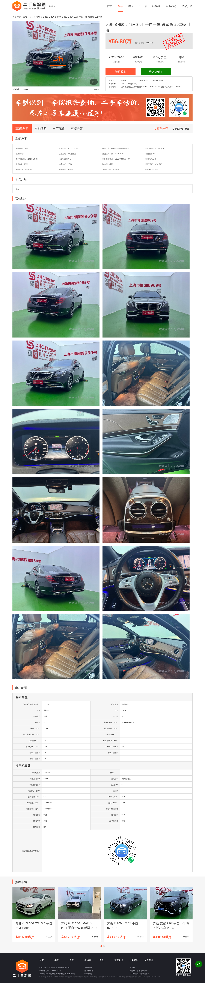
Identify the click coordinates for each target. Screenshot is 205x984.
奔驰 (38, 16)
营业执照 (88, 973)
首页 (109, 6)
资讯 (101, 960)
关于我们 (149, 960)
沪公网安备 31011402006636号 (112, 976)
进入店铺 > (155, 71)
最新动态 (171, 6)
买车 (120, 6)
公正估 (143, 6)
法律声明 (88, 967)
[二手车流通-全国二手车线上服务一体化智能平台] (29, 5)
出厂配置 (59, 128)
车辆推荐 (77, 128)
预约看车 (120, 71)
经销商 (156, 6)
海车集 (132, 967)
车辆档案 (22, 128)
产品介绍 (187, 6)
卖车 (131, 6)
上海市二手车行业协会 (139, 970)
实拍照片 (41, 128)
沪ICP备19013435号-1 (89, 976)
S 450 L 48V (48, 16)
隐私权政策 (88, 970)
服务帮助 (134, 960)
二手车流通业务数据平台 (139, 973)
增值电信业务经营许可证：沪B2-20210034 (143, 976)
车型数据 (119, 960)
